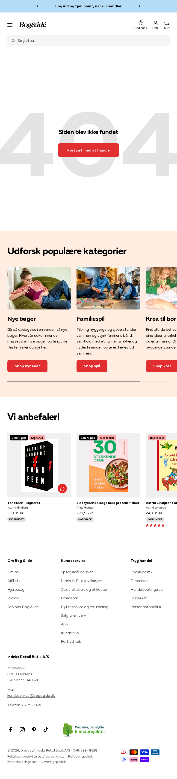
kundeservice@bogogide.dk (31, 695)
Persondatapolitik (145, 606)
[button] (155, 525)
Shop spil (92, 366)
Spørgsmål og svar (77, 572)
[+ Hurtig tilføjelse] (62, 488)
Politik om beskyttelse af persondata (35, 756)
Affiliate (14, 580)
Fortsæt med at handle (88, 150)
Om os (13, 572)
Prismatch (69, 598)
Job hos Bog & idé (23, 606)
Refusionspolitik (80, 756)
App (64, 624)
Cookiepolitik (141, 572)
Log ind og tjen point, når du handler (88, 6)
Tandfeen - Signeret (23, 503)
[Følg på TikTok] (46, 730)
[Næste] (139, 6)
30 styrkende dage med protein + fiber (108, 503)
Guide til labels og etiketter (84, 589)
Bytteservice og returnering (84, 606)
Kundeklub (70, 632)
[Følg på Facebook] (10, 730)
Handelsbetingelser (147, 589)
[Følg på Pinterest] (34, 730)
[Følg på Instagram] (22, 730)
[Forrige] (37, 6)
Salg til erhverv (73, 615)
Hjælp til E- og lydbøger (81, 580)
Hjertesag (15, 589)
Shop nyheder (27, 366)
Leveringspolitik (53, 762)
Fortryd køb (71, 641)
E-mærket (139, 580)
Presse (13, 598)
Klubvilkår (138, 598)
